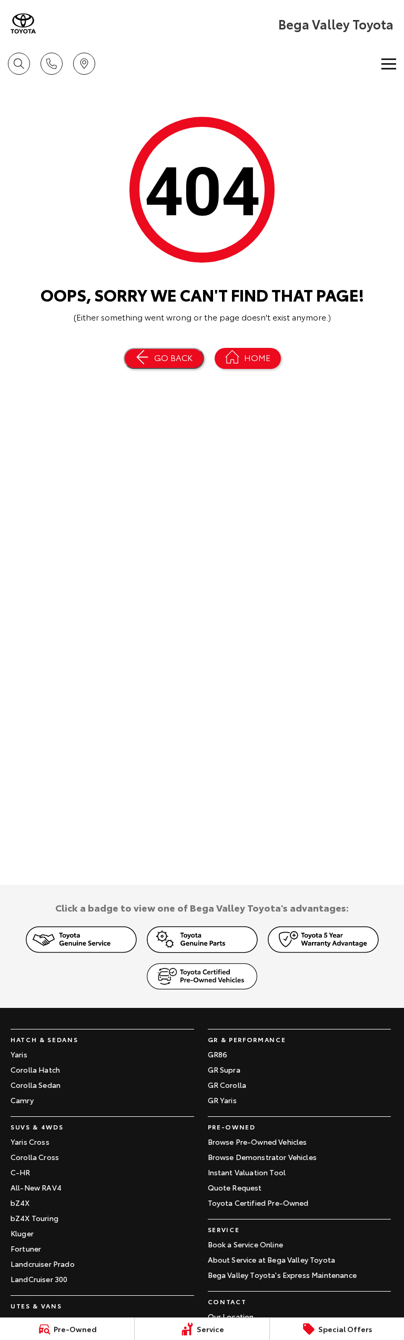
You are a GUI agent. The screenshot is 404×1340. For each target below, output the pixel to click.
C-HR (21, 1172)
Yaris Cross (30, 1141)
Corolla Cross (35, 1157)
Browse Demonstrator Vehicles (262, 1157)
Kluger (22, 1233)
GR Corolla (227, 1084)
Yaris (19, 1054)
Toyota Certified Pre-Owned (258, 1202)
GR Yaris (222, 1100)
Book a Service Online (245, 1244)
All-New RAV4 (36, 1187)
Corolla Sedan (35, 1084)
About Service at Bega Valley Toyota (272, 1259)
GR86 (218, 1054)
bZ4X (20, 1202)
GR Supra (224, 1069)
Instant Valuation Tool (247, 1172)
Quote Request (235, 1187)
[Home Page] (23, 23)
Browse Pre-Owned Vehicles (257, 1141)
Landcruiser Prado (43, 1263)
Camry (22, 1100)
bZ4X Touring (34, 1218)
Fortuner (26, 1248)
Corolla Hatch (35, 1069)
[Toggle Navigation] (388, 64)
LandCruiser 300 (39, 1279)
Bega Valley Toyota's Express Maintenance (282, 1274)
